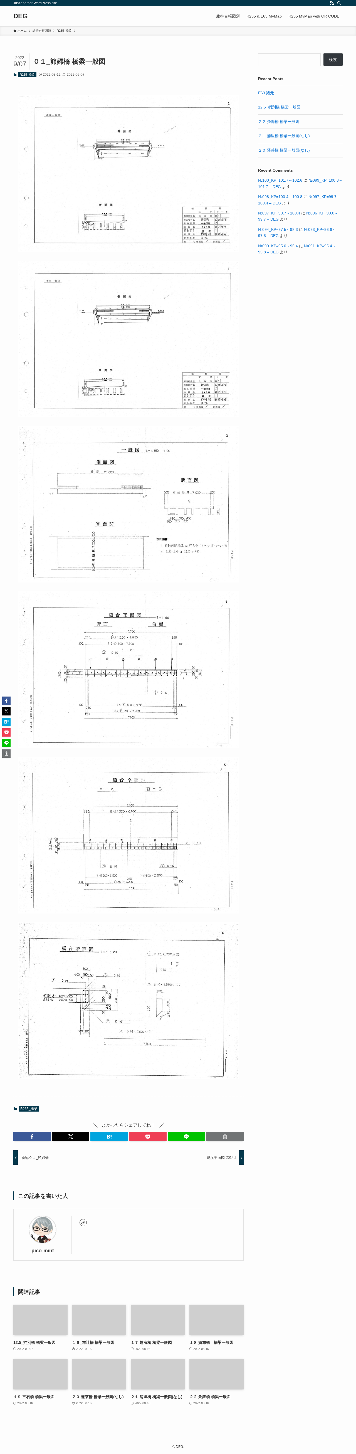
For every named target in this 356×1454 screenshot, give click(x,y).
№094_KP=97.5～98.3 (278, 229)
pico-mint (42, 1250)
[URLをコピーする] (225, 1136)
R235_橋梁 (27, 74)
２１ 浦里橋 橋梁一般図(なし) (284, 136)
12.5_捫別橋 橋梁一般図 (279, 107)
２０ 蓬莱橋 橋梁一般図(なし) (284, 150)
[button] (32, 1136)
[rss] (331, 3)
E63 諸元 (266, 93)
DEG (20, 16)
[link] (83, 1222)
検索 (333, 59)
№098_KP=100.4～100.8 (280, 196)
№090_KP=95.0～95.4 (278, 246)
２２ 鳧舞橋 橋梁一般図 (278, 121)
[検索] (339, 3)
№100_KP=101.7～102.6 (280, 180)
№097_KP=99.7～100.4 (279, 213)
